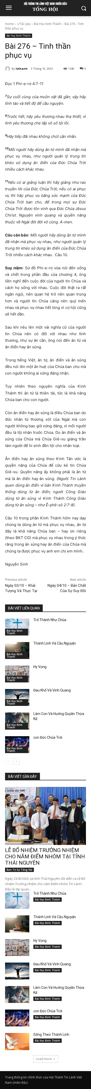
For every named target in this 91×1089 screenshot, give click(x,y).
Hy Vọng (40, 667)
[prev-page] (8, 761)
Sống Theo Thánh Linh (51, 1034)
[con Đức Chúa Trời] (17, 744)
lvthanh (22, 68)
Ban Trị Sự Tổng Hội (19, 869)
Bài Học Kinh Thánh (47, 24)
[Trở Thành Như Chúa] (17, 627)
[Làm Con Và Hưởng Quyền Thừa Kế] (17, 720)
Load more (44, 1059)
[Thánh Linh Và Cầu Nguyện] (17, 650)
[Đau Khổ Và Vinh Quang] (17, 697)
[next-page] (16, 761)
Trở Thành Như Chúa (49, 620)
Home (9, 24)
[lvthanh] (8, 68)
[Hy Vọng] (17, 674)
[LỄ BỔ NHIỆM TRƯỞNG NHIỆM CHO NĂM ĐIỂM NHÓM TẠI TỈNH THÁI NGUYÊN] (45, 816)
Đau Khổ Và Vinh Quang (52, 690)
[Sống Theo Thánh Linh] (17, 1041)
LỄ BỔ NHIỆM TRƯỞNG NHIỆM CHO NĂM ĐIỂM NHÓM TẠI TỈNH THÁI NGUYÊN (45, 856)
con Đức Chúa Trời (47, 737)
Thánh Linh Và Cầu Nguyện (54, 643)
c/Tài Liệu (24, 24)
